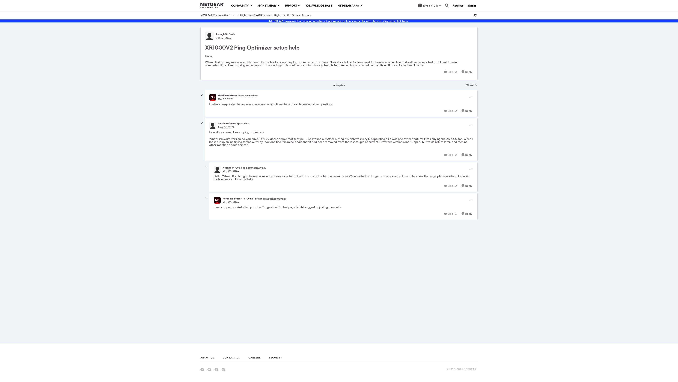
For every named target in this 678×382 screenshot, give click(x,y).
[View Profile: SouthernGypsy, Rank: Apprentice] (212, 125)
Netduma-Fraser (227, 95)
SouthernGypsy (227, 123)
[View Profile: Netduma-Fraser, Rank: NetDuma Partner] (212, 97)
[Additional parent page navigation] (234, 15)
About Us (207, 357)
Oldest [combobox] (472, 85)
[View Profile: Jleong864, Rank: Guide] (209, 35)
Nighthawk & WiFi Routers (255, 15)
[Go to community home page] (212, 5)
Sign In (471, 5)
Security (275, 357)
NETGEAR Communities (214, 15)
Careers (254, 357)
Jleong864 (222, 34)
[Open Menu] (475, 15)
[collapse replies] (202, 95)
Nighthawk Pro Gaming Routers (292, 15)
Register (458, 5)
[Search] (447, 5)
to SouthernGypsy (254, 167)
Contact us (231, 357)
